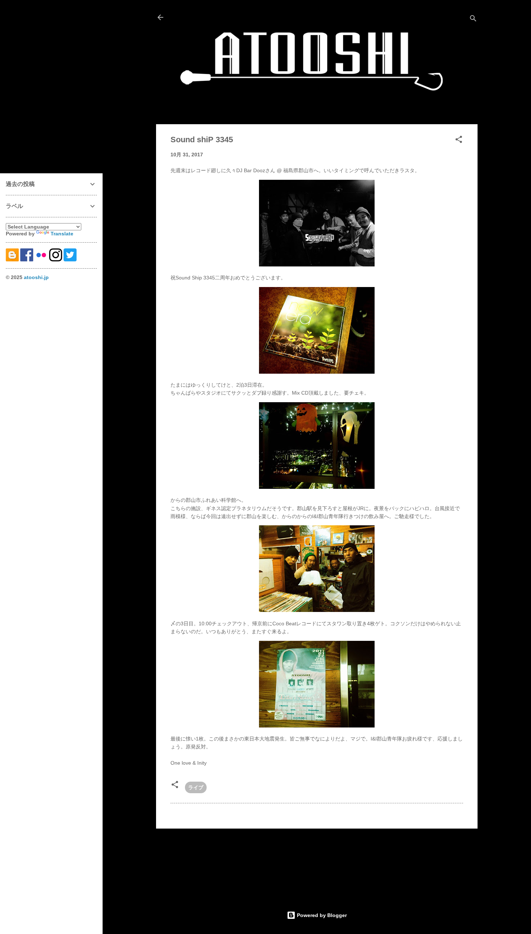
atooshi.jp (36, 277)
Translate (62, 233)
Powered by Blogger (321, 915)
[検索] (473, 20)
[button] (458, 140)
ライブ (195, 787)
